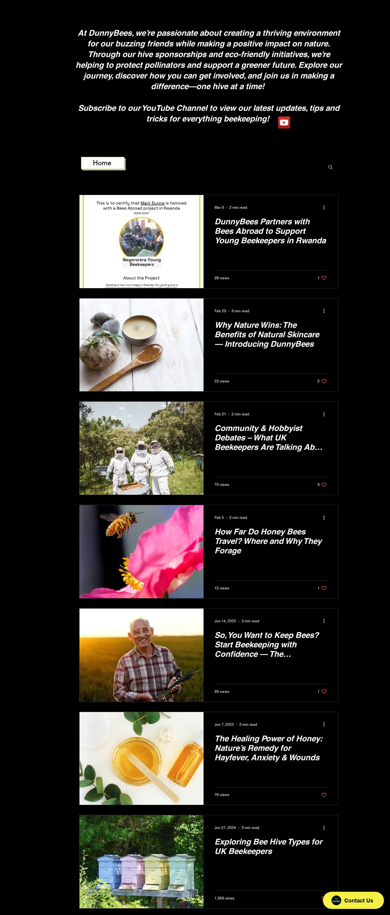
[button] (330, 167)
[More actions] (326, 207)
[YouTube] (284, 122)
